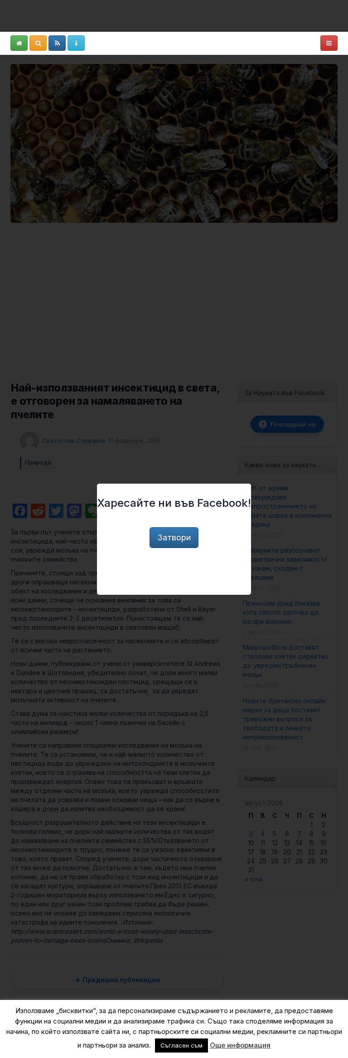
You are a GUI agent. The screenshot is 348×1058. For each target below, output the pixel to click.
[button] (19, 43)
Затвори (174, 537)
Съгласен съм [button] (181, 1045)
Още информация (240, 1045)
